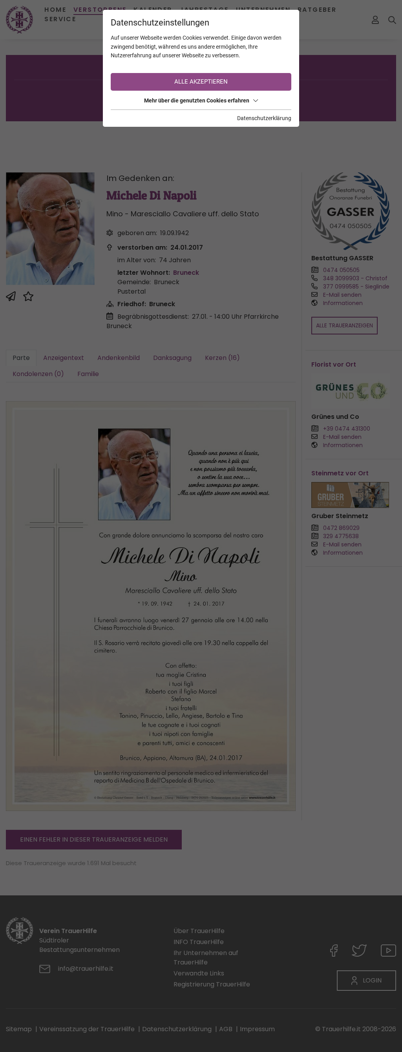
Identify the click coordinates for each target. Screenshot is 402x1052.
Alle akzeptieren (201, 81)
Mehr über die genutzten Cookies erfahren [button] (196, 100)
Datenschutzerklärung (264, 118)
